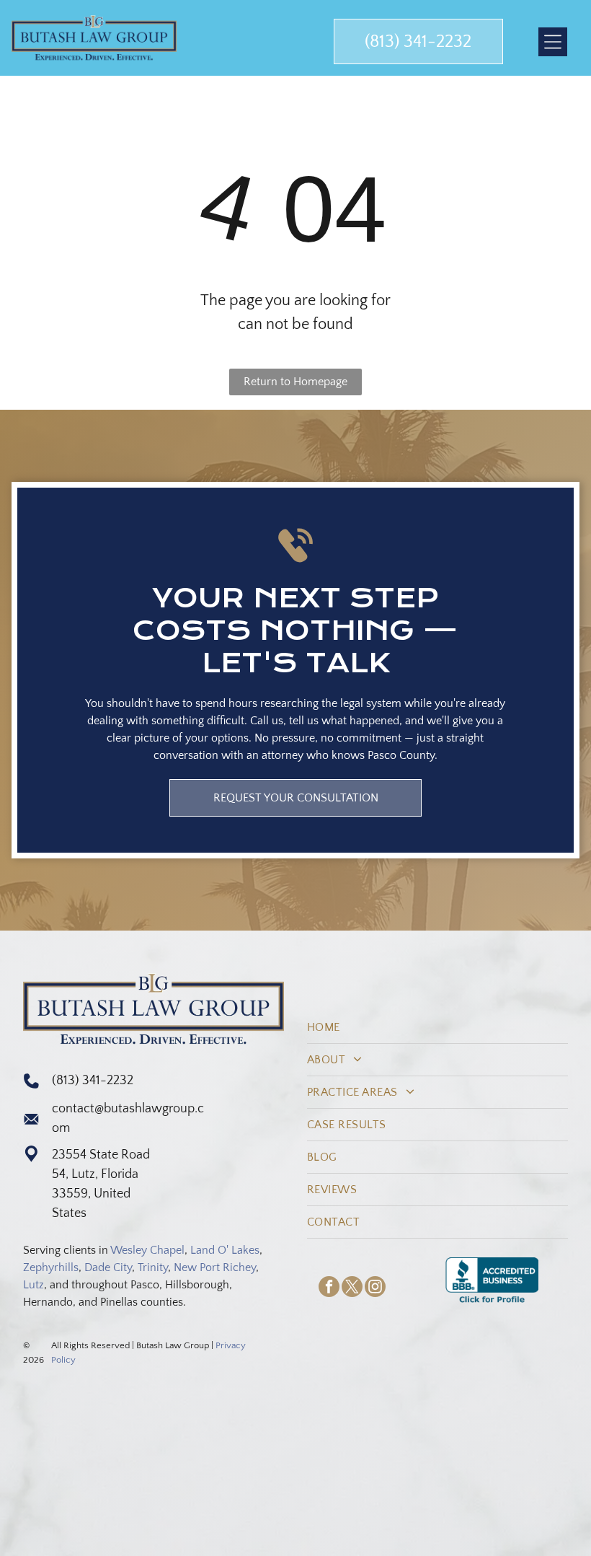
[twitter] (352, 1288)
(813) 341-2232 (92, 1080)
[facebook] (329, 1288)
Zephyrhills (51, 1267)
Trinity (153, 1267)
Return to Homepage (295, 381)
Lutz (33, 1284)
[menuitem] (437, 1027)
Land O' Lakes (224, 1250)
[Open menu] (552, 41)
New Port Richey (215, 1267)
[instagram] (375, 1288)
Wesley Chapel (147, 1250)
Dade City (108, 1267)
